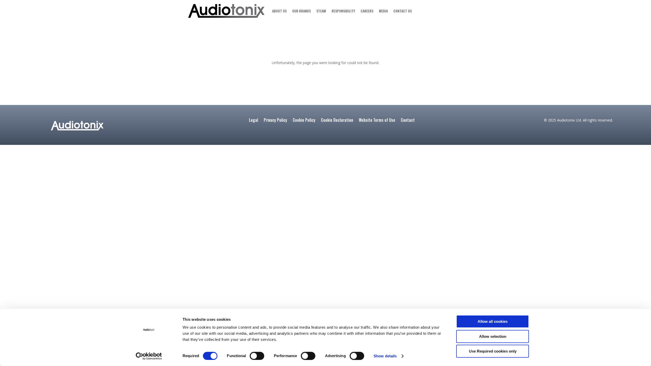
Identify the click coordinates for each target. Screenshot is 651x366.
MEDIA (383, 10)
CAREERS (367, 10)
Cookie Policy (304, 120)
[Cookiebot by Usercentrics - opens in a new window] (149, 356)
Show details (385, 356)
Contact (408, 120)
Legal (253, 120)
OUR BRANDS (301, 10)
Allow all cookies (493, 321)
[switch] (257, 356)
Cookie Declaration (337, 120)
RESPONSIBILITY (343, 10)
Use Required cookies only (492, 351)
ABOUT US (279, 10)
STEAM (321, 10)
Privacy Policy (275, 120)
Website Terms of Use (377, 120)
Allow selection (492, 336)
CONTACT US (402, 10)
